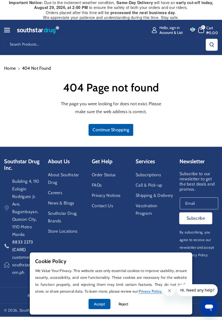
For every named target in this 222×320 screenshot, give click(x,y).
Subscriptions (148, 174)
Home (10, 68)
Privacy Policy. (197, 255)
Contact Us (102, 205)
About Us (59, 161)
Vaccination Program (146, 209)
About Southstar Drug (63, 178)
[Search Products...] (212, 45)
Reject (123, 304)
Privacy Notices (106, 195)
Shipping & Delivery (154, 195)
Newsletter (192, 161)
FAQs (97, 185)
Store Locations (63, 231)
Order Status (104, 174)
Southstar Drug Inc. (22, 164)
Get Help (102, 161)
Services (145, 161)
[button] (10, 30)
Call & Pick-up (149, 185)
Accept (99, 304)
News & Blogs (61, 203)
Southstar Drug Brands (62, 217)
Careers (55, 192)
